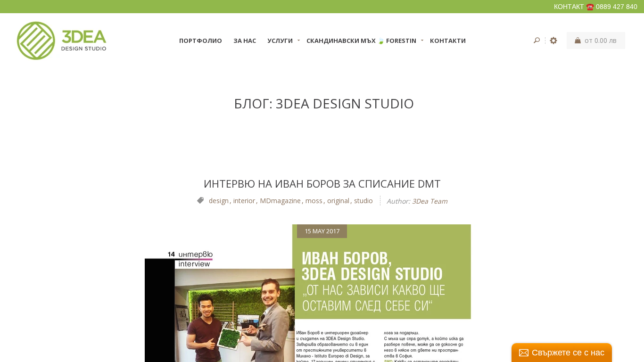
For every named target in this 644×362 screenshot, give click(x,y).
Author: (398, 201)
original (338, 200)
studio (363, 200)
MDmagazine (280, 200)
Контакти (448, 40)
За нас (244, 40)
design (219, 200)
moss (313, 200)
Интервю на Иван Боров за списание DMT (322, 183)
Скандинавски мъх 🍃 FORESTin (361, 40)
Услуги (280, 40)
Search (536, 40)
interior (244, 200)
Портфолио (200, 40)
